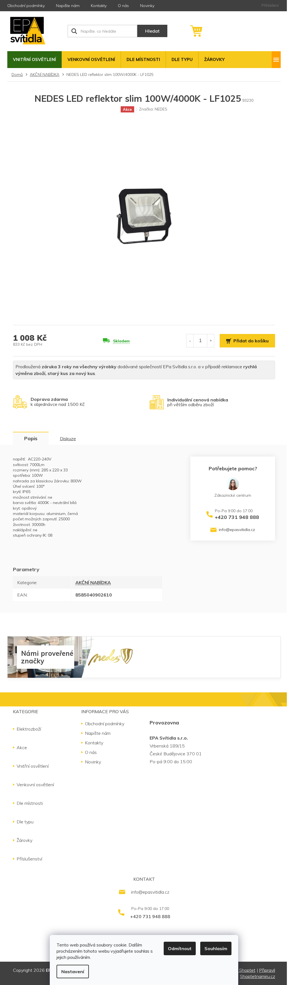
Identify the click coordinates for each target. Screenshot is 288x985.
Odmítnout (180, 948)
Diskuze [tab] (68, 438)
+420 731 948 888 (237, 517)
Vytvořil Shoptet (239, 970)
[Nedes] (110, 656)
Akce (22, 747)
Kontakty (99, 5)
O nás (123, 5)
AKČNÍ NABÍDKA (93, 582)
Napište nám (68, 5)
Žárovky (24, 840)
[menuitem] (34, 59)
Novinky (147, 5)
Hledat (152, 31)
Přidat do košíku (251, 341)
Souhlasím (215, 948)
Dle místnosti (30, 803)
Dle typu (25, 821)
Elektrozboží (29, 729)
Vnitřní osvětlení (33, 766)
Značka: (153, 109)
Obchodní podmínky (26, 5)
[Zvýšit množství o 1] (210, 340)
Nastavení (72, 971)
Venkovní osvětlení (35, 784)
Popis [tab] (30, 438)
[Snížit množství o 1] (189, 340)
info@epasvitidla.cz (237, 529)
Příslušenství (29, 859)
